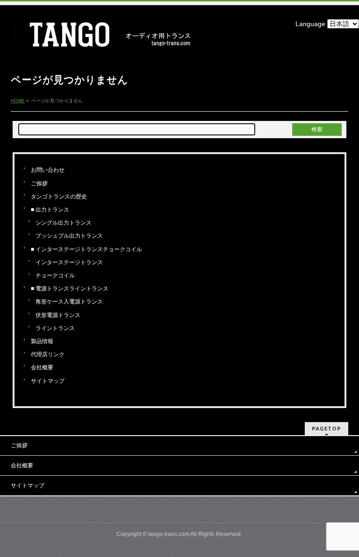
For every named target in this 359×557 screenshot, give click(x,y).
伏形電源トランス (58, 315)
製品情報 (42, 341)
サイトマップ (48, 381)
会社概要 (42, 367)
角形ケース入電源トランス (69, 301)
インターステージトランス (69, 262)
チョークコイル (55, 275)
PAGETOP (326, 428)
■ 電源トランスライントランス (69, 288)
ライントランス (55, 328)
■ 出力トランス (50, 209)
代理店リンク (48, 354)
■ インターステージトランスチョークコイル (86, 249)
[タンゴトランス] (117, 38)
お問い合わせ (48, 170)
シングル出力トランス (64, 222)
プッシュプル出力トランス (69, 236)
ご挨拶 (39, 183)
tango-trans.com (168, 534)
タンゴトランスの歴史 (59, 196)
